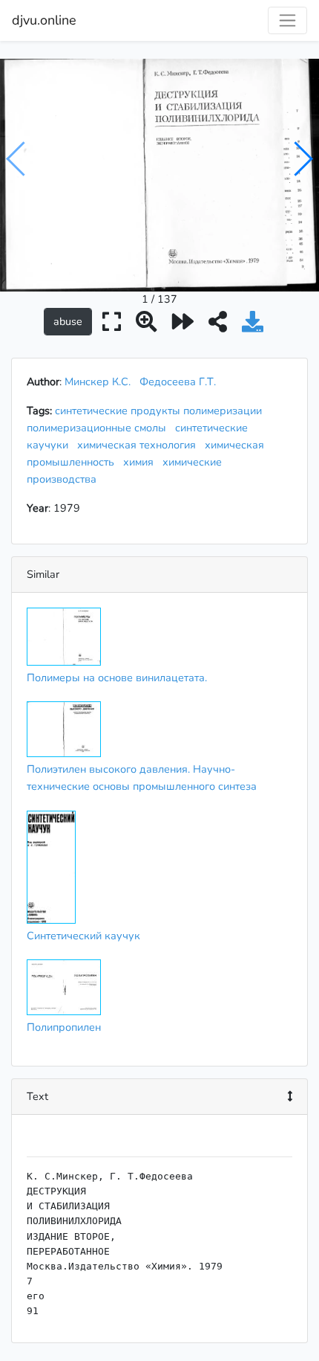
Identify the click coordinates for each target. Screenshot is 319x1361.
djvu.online (44, 20)
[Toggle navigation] (287, 20)
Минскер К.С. (98, 381)
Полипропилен (64, 1027)
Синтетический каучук (83, 935)
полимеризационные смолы (99, 427)
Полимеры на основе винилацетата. (117, 677)
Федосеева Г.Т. (177, 381)
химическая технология (139, 444)
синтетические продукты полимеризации (161, 410)
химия (141, 461)
